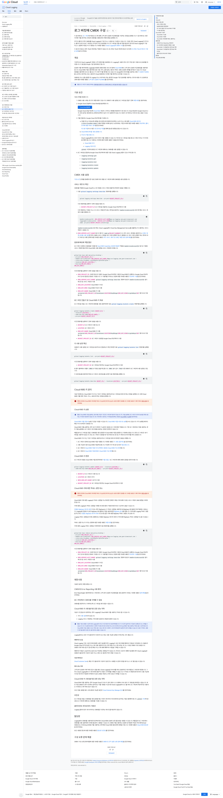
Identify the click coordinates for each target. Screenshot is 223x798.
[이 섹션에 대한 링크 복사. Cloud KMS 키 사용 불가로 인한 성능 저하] (106, 609)
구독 (204, 794)
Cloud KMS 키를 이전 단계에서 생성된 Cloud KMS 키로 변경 (103, 448)
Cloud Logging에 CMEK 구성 (114, 45)
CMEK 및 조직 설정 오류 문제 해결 (113, 741)
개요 (3, 11)
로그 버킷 (85, 36)
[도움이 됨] (144, 26)
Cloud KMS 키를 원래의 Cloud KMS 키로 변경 (98, 451)
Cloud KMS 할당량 (142, 725)
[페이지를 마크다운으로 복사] (113, 30)
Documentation (83, 26)
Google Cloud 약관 (57, 794)
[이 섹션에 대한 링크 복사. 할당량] (82, 716)
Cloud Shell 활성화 (85, 107)
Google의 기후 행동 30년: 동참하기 (72, 794)
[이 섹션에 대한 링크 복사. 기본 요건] (84, 93)
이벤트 (175, 778)
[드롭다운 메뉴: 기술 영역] (30, 2)
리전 (144, 699)
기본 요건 (77, 179)
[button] (11, 26)
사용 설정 (83, 616)
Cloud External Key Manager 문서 (113, 690)
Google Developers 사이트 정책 (92, 762)
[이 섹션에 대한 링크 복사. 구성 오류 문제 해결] (93, 737)
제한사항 (136, 100)
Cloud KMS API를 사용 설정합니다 (91, 132)
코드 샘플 (126, 781)
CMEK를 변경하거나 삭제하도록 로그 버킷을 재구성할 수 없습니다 (110, 84)
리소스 (26, 11)
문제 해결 (142, 593)
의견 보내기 (144, 31)
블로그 (175, 776)
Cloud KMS (118, 68)
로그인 (219, 2)
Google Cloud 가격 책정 (32, 778)
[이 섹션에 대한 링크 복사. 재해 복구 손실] (84, 640)
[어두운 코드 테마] (143, 196)
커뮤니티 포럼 (78, 776)
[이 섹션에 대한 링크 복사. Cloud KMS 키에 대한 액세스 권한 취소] (104, 488)
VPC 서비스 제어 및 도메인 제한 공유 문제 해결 (117, 237)
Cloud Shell (97, 111)
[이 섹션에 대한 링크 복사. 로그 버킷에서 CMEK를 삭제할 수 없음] (103, 600)
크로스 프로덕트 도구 (39, 2)
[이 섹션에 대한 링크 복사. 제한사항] (83, 580)
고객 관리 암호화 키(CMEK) (97, 79)
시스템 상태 (78, 784)
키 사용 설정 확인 (119, 442)
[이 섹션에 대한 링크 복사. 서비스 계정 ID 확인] (90, 184)
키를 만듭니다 (125, 445)
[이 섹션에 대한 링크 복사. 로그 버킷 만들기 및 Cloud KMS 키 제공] (104, 300)
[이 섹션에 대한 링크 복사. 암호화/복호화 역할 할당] (93, 243)
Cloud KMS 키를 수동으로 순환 (117, 421)
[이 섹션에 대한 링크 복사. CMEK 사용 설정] (90, 175)
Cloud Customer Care (80, 661)
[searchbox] (11, 16)
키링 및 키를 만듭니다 (87, 135)
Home (75, 26)
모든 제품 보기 (29, 776)
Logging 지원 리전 (90, 146)
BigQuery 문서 (118, 511)
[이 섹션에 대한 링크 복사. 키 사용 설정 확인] (88, 344)
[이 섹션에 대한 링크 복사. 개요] (80, 58)
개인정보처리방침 (38, 794)
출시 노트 (77, 781)
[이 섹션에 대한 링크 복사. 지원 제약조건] (84, 658)
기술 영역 (25, 2)
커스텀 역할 (84, 128)
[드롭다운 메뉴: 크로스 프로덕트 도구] (47, 2)
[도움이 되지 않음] (147, 26)
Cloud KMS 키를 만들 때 (81, 421)
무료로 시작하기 (215, 7)
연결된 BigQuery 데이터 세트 (82, 509)
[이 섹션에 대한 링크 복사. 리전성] (80, 695)
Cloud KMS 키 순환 (125, 416)
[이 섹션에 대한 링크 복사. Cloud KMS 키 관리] (93, 390)
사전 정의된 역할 (99, 128)
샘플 (20, 11)
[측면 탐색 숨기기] (21, 795)
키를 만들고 (106, 460)
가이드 (9, 11)
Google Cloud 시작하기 (130, 778)
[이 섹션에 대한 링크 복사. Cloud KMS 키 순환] (90, 410)
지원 (76, 778)
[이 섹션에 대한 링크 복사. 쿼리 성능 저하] (84, 666)
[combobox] (183, 2)
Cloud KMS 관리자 (135, 121)
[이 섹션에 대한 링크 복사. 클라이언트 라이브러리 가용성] (97, 706)
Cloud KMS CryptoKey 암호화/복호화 (108, 246)
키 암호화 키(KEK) (143, 72)
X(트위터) (176, 781)
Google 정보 (29, 794)
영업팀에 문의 (29, 784)
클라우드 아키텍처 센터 (130, 784)
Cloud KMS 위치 (90, 143)
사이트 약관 (47, 794)
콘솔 (197, 2)
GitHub (126, 776)
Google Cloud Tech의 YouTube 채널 (183, 787)
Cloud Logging (11, 7)
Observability (93, 26)
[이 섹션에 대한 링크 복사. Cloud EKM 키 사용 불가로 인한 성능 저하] (106, 679)
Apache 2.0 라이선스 (139, 760)
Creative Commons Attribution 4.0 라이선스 (103, 760)
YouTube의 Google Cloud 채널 (182, 784)
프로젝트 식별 (133, 276)
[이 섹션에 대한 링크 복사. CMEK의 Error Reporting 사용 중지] (103, 589)
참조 (15, 11)
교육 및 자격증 (128, 787)
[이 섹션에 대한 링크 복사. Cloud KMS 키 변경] (90, 456)
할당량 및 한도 (101, 730)
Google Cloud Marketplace (33, 781)
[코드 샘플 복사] (146, 196)
